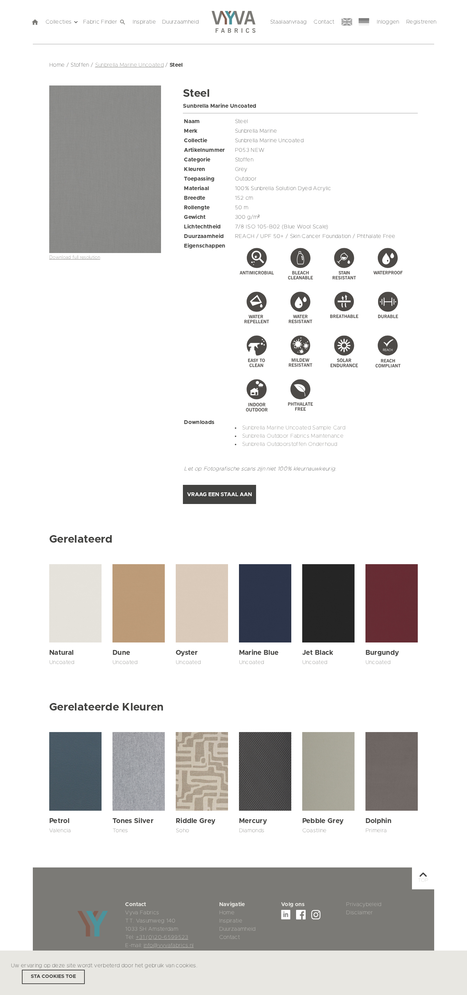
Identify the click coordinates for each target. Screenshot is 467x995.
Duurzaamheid (180, 22)
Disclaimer (359, 912)
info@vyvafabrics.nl (169, 945)
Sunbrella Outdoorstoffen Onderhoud (289, 444)
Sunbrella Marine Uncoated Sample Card (293, 427)
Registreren (421, 22)
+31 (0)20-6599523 (162, 937)
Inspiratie (144, 22)
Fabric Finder (100, 22)
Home (227, 912)
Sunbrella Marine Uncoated (129, 65)
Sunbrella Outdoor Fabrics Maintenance (293, 436)
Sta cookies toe (53, 976)
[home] (34, 22)
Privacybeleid (363, 904)
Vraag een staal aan (219, 494)
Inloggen (388, 22)
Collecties (58, 22)
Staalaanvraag (288, 22)
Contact (323, 22)
